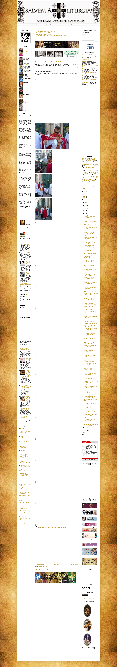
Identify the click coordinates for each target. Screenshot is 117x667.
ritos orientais (88, 177)
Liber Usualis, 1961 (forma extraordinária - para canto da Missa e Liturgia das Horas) (24, 511)
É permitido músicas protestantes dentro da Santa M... (90, 217)
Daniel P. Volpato (85, 82)
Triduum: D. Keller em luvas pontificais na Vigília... (89, 307)
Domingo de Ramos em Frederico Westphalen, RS (90, 420)
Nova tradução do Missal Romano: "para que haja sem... (90, 230)
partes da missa (87, 174)
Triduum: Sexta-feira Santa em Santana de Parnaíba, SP (89, 233)
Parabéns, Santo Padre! (88, 268)
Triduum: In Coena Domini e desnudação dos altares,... (89, 353)
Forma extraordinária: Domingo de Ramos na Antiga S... (90, 415)
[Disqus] (56, 546)
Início (19, 24)
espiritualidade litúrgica (90, 164)
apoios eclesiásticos (85, 158)
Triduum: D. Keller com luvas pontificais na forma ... (89, 351)
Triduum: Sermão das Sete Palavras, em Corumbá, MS (91, 238)
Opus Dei (22, 464)
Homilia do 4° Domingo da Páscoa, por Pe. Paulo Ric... (90, 219)
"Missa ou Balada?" (87, 223)
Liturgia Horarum (23, 453)
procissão (51, 527)
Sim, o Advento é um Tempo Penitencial (43, 34)
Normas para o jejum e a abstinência (28, 359)
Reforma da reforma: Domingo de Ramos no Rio (90, 401)
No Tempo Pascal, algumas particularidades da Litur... (89, 299)
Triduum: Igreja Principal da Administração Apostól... (89, 278)
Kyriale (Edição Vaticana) (24, 508)
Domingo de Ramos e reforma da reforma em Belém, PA (90, 334)
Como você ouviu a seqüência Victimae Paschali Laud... (89, 309)
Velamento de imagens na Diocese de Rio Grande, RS (90, 387)
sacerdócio (96, 177)
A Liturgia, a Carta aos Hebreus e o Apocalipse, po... (90, 417)
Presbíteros (22, 467)
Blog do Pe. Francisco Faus (25, 437)
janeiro (85, 430)
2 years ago (86, 73)
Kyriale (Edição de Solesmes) (24, 506)
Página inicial (56, 564)
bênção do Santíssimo (91, 159)
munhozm (84, 61)
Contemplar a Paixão (88, 407)
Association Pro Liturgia (24, 432)
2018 (84, 191)
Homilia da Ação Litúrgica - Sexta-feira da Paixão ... (90, 356)
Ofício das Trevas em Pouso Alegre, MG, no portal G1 (90, 364)
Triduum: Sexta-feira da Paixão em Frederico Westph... (90, 331)
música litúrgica (94, 172)
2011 (84, 432)
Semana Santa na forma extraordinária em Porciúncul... (90, 304)
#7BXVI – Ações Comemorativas (90, 253)
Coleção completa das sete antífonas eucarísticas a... (89, 379)
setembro (86, 207)
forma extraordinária (42, 527)
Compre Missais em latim (55, 24)
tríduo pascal (95, 180)
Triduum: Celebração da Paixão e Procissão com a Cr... (90, 317)
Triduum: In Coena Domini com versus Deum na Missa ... (90, 361)
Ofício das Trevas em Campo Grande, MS (89, 366)
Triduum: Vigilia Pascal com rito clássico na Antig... (90, 314)
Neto (83, 68)
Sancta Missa (22, 470)
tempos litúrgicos (63, 527)
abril (85, 215)
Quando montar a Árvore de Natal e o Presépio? (25, 409)
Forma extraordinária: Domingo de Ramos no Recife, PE (48, 61)
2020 (84, 188)
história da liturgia (86, 169)
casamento (84, 160)
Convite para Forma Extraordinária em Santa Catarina (90, 258)
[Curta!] (92, 49)
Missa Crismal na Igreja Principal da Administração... (91, 288)
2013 (84, 199)
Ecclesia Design (23, 447)
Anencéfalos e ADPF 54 (88, 290)
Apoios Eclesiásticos (36, 24)
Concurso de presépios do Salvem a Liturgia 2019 (45, 31)
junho (85, 211)
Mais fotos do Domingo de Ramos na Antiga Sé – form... (90, 412)
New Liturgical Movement (25, 462)
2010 (84, 434)
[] (54, 653)
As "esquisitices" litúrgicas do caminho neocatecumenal (28, 235)
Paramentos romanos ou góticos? (90, 252)
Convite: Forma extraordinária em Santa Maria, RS (90, 296)
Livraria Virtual (66, 24)
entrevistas (96, 161)
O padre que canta (87, 250)
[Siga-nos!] (88, 49)
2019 (84, 189)
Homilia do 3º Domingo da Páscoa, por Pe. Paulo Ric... (90, 243)
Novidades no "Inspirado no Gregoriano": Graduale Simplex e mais (48, 36)
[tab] (86, 442)
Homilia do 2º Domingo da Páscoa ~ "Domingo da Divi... (91, 275)
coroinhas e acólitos (92, 160)
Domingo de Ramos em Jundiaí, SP (90, 399)
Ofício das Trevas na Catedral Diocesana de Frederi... (89, 392)
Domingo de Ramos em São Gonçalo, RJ (89, 410)
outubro (85, 205)
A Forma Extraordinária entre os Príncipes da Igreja (90, 246)
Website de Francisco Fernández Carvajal (24, 475)
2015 (84, 196)
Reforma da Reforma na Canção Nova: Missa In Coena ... (90, 341)
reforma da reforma (56, 527)
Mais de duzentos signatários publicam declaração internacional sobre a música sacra (52, 35)
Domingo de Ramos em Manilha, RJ (91, 403)
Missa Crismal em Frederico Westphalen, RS (89, 377)
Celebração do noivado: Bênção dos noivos (28, 263)
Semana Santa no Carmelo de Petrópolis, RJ (89, 263)
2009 (84, 435)
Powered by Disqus (85, 88)
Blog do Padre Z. (23, 436)
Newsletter (73, 24)
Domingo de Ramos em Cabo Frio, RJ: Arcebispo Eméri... (90, 405)
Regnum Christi (23, 469)
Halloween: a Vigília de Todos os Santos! (88, 65)
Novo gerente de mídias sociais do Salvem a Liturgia (90, 285)
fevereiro (86, 429)
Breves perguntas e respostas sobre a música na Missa (25, 284)
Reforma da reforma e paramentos (90, 221)
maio (85, 213)
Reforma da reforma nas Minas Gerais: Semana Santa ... (90, 343)
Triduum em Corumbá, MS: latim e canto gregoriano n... (90, 348)
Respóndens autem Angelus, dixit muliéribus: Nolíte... (90, 324)
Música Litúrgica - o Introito (28, 304)
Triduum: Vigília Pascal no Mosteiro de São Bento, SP (90, 283)
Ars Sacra (22, 429)
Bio (28, 51)
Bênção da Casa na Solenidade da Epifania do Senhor (46, 32)
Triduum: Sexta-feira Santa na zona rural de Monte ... (90, 346)
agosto (85, 208)
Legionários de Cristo (24, 451)
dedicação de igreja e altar (87, 161)
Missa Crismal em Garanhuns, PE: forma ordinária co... (90, 369)
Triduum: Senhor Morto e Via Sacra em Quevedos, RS (90, 337)
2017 (84, 193)
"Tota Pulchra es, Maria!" (24, 244)
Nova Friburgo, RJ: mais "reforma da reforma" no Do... (91, 382)
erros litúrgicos (90, 162)
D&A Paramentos (23, 446)
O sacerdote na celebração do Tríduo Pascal (89, 422)
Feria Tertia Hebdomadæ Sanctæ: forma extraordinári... (90, 374)
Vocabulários (45, 24)
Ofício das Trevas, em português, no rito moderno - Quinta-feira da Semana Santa (25, 387)
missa (84, 172)
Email (23, 51)
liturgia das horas (90, 170)
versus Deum (88, 181)
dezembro (86, 202)
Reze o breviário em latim (28, 273)
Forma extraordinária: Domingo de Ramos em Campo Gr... (90, 371)
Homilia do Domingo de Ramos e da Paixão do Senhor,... (91, 425)
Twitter (26, 51)
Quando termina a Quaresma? (23, 330)
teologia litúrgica (85, 180)
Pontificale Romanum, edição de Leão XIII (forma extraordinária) (24, 489)
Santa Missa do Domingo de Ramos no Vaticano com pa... (91, 384)
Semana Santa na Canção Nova (90, 338)
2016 (84, 194)
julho (85, 210)
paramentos (95, 173)
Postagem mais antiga (74, 564)
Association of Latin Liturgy (25, 431)
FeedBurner (89, 35)
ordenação (87, 173)
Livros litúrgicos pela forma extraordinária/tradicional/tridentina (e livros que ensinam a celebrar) (25, 456)
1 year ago (88, 59)
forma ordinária (90, 167)
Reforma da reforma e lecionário (90, 291)
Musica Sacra (22, 461)
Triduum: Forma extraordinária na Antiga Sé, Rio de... (90, 359)
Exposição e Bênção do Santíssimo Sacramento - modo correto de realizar (24, 211)
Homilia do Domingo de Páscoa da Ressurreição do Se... (90, 329)
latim (48, 527)
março (85, 427)
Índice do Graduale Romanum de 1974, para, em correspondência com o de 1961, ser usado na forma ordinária (24, 498)
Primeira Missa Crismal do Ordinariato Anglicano (89, 261)
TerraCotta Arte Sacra (24, 473)
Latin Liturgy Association (24, 450)
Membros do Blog (26, 24)
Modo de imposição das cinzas (28, 397)
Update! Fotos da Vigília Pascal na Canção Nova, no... (90, 320)
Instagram (26, 64)
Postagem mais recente (39, 564)
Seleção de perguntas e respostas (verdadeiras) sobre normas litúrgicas (24, 349)
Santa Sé (22, 471)
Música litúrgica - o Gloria (28, 293)
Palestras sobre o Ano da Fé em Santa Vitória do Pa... (90, 302)
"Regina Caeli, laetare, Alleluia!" (90, 321)
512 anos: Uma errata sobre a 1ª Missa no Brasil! (90, 225)
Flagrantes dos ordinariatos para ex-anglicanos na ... (91, 236)
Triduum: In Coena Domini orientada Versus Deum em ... (91, 294)
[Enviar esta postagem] (36, 526)
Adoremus (22, 428)
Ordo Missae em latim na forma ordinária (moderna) (25, 466)
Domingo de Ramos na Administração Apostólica (89, 395)
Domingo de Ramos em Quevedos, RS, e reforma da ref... (90, 397)
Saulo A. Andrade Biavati (87, 54)
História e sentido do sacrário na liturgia (28, 222)
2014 (84, 197)
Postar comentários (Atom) (43, 566)
